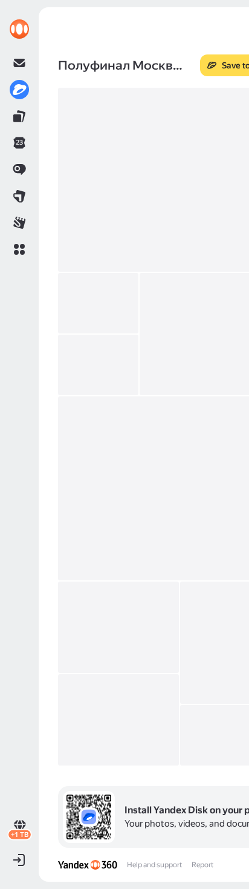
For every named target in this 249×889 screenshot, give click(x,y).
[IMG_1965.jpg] (118, 627)
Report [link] (202, 865)
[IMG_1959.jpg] (98, 303)
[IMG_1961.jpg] (98, 365)
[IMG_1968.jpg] (118, 720)
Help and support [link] (154, 865)
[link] (19, 29)
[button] (19, 249)
